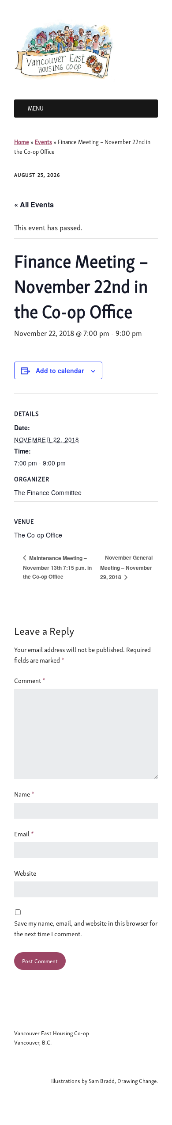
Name (24, 793)
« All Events (34, 204)
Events (43, 141)
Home (21, 141)
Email (24, 833)
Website (25, 873)
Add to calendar (60, 370)
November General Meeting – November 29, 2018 (126, 567)
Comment (29, 680)
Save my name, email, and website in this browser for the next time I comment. (85, 928)
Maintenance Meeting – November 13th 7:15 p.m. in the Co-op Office (57, 567)
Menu (36, 108)
